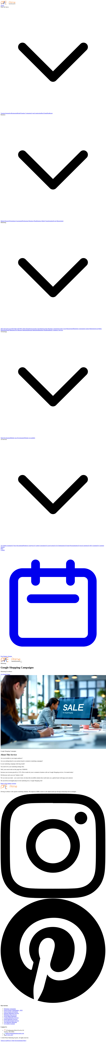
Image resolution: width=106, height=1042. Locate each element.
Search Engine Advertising (36, 328)
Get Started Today (5, 674)
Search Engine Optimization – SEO (13, 1010)
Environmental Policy (20, 1040)
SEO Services (4, 328)
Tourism (3, 113)
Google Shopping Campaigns (51, 328)
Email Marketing (10, 330)
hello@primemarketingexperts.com (15, 1033)
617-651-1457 (9, 1035)
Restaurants (14, 113)
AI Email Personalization (71, 545)
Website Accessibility (29, 438)
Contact (3, 550)
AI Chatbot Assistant (6, 545)
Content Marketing (90, 328)
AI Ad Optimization (59, 545)
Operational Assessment (16, 221)
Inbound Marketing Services (11, 1013)
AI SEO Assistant (92, 545)
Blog (2, 548)
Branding (48, 330)
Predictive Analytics (28, 545)
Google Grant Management (66, 328)
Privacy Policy (11, 1040)
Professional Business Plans (29, 221)
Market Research (5, 221)
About (2, 5)
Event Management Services (11, 1020)
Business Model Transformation (45, 221)
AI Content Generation (39, 545)
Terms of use (4, 1040)
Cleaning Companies (25, 113)
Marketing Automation (79, 328)
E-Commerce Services (57, 330)
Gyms (32, 113)
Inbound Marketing (33, 330)
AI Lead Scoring (49, 545)
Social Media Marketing (10, 1016)
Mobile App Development (17, 438)
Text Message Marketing (21, 330)
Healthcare (50, 113)
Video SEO (17, 328)
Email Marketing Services (10, 1019)
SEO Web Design (24, 328)
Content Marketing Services (11, 1017)
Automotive (8, 113)
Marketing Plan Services (10, 1014)
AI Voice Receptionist (17, 545)
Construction (37, 113)
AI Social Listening (83, 545)
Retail (18, 113)
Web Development (5, 438)
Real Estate (44, 113)
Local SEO (11, 328)
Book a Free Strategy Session (8, 783)
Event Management (58, 221)
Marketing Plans (42, 330)
